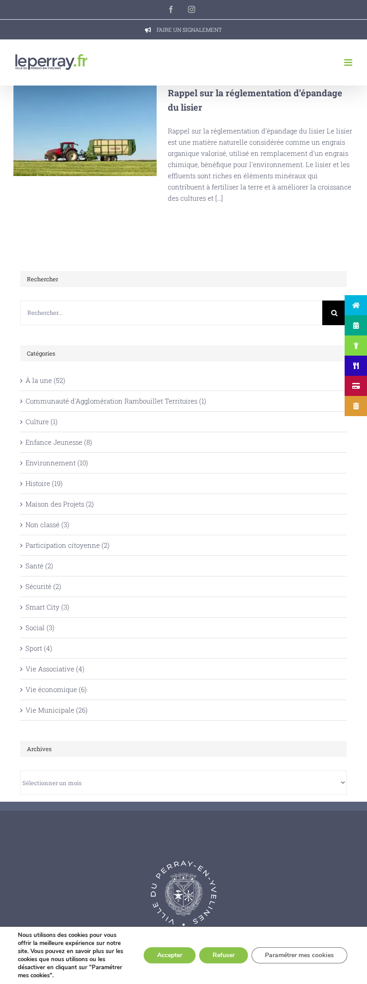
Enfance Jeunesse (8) (59, 442)
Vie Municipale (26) (57, 709)
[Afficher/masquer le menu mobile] (349, 62)
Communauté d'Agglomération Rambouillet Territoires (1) (116, 400)
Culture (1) (42, 421)
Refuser (224, 955)
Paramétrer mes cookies (299, 955)
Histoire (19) (44, 483)
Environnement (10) (57, 462)
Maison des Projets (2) (60, 503)
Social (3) (40, 627)
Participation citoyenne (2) (68, 545)
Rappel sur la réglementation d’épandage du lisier (85, 130)
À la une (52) (45, 380)
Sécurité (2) (43, 586)
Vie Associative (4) (55, 668)
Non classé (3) (47, 524)
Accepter (169, 955)
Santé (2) (39, 565)
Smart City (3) (47, 606)
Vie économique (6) (56, 689)
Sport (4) (39, 648)
